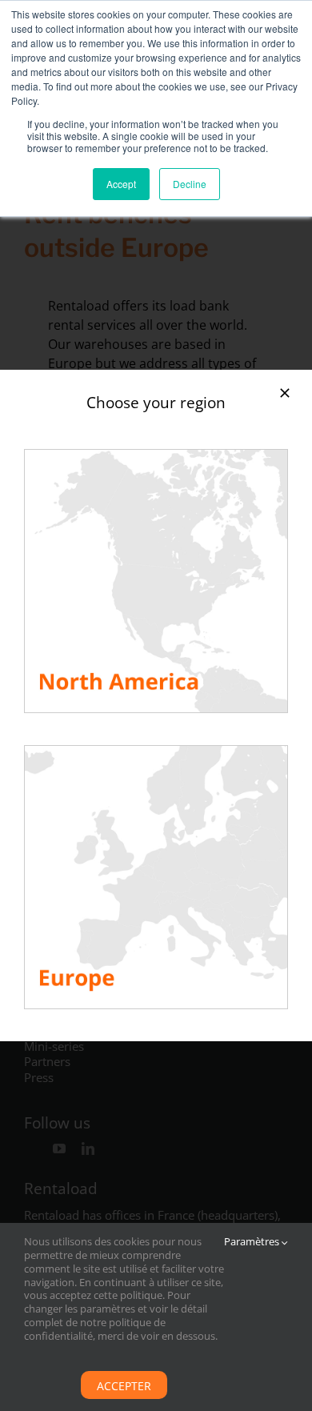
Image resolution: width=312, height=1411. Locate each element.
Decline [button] (189, 183)
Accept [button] (121, 183)
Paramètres (253, 1242)
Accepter (124, 1385)
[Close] (285, 393)
